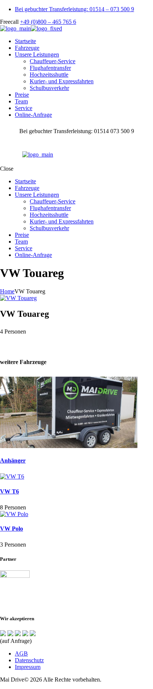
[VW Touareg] (18, 298)
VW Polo (11, 528)
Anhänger (13, 460)
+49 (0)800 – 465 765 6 (48, 22)
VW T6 (9, 491)
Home (7, 291)
